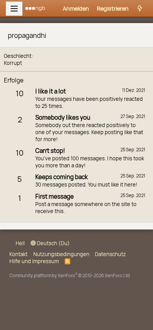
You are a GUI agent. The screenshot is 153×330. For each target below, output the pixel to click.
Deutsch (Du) (53, 243)
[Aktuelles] (140, 8)
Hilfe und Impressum (34, 261)
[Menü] (14, 8)
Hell (20, 243)
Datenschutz (110, 254)
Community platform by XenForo (70, 275)
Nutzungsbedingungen (61, 254)
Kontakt (18, 254)
